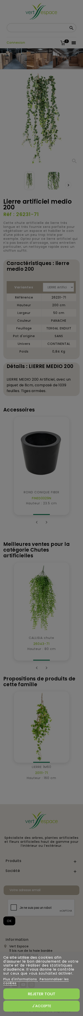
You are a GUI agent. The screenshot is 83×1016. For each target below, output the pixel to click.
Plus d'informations (20, 979)
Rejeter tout (41, 994)
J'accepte (41, 1005)
